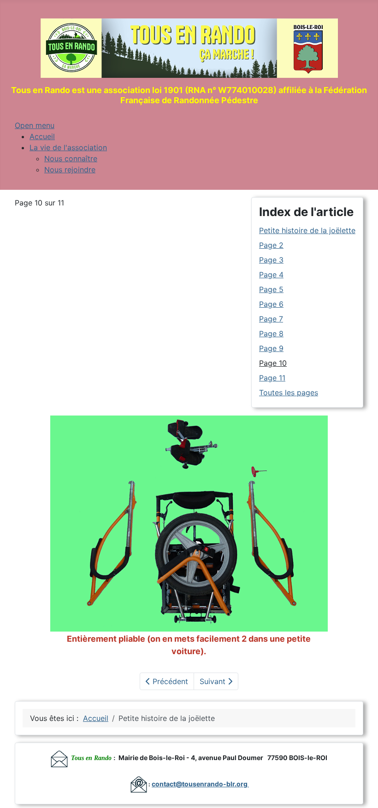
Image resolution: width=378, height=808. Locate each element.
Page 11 (272, 377)
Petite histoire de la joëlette (307, 230)
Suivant (214, 681)
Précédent (169, 681)
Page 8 (271, 333)
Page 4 (271, 274)
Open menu (34, 125)
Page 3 (271, 259)
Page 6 (271, 304)
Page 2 (271, 245)
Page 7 (271, 318)
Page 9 (271, 348)
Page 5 (271, 289)
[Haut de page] (362, 791)
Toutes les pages (288, 392)
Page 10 (273, 363)
